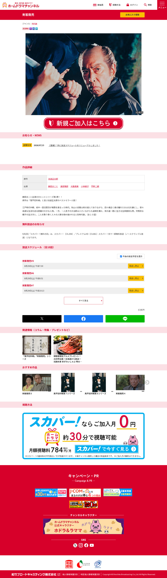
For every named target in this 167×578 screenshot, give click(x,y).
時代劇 (34, 23)
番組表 (100, 4)
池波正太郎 (53, 178)
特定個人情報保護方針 (90, 574)
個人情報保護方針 (70, 574)
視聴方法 (116, 4)
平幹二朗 (95, 186)
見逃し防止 (134, 265)
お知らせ (27, 145)
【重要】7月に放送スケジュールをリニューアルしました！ (74, 145)
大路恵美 (74, 186)
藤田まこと (53, 186)
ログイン (134, 4)
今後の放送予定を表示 (132, 256)
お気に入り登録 (132, 14)
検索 (149, 4)
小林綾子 (85, 186)
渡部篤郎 (64, 186)
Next (147, 382)
